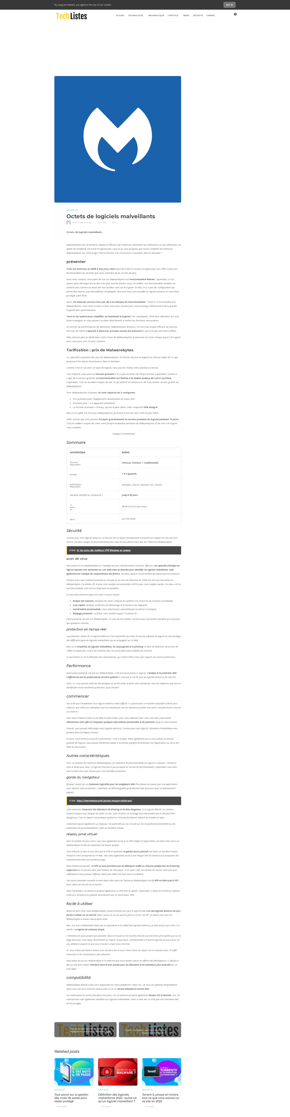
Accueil (120, 15)
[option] (74, 1082)
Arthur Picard (77, 222)
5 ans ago (88, 222)
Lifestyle (173, 15)
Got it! (229, 4)
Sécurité (198, 15)
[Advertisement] (145, 44)
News (186, 15)
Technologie (135, 15)
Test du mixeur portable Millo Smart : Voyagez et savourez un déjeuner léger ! (90, 1031)
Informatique (156, 15)
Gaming (210, 15)
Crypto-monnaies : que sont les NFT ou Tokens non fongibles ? (145, 1031)
